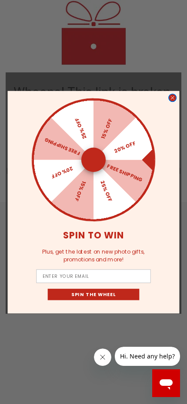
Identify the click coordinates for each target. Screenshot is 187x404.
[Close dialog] (173, 97)
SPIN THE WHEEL (93, 294)
